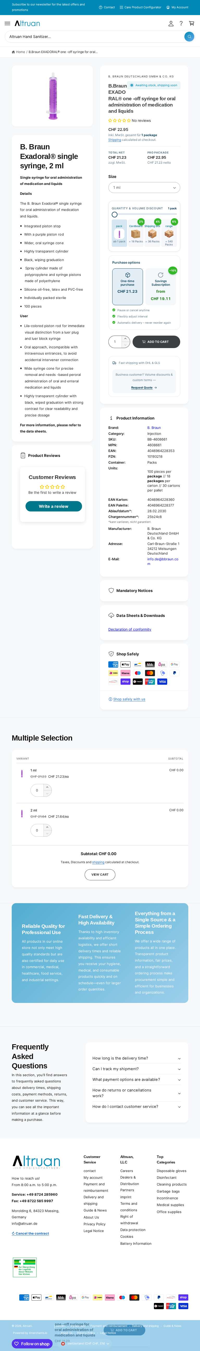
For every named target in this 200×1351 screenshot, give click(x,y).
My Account (180, 7)
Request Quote (142, 387)
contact (90, 1171)
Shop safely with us (129, 699)
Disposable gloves (171, 1171)
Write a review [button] (53, 506)
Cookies (126, 1236)
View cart (100, 874)
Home (20, 52)
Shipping (114, 140)
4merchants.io (38, 1332)
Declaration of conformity (129, 629)
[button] (7, 23)
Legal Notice (94, 1231)
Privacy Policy (94, 1224)
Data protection (133, 1230)
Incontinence (167, 1198)
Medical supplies (170, 1205)
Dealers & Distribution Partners (129, 1183)
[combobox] (100, 37)
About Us (91, 1217)
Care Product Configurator (142, 7)
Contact (109, 7)
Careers (126, 1171)
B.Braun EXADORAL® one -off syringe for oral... (63, 52)
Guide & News (95, 1210)
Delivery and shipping (94, 1200)
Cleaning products (171, 1184)
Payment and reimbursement (96, 1187)
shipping (98, 862)
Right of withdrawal (129, 1219)
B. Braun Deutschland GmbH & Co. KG (141, 76)
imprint (126, 1197)
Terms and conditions (128, 1206)
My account (93, 1177)
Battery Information (136, 1243)
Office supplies (169, 1212)
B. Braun (154, 427)
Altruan (27, 1325)
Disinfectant (166, 1177)
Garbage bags (168, 1191)
